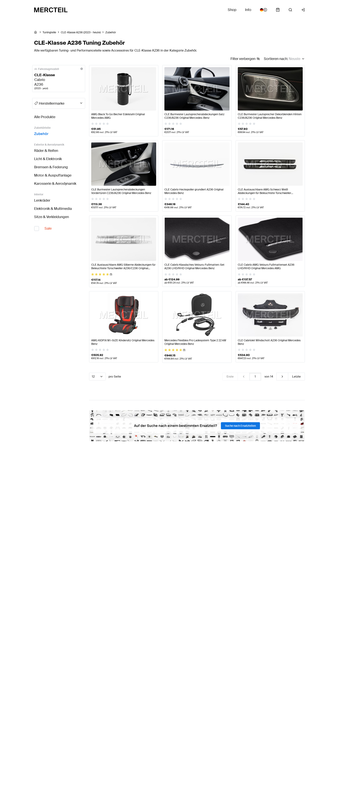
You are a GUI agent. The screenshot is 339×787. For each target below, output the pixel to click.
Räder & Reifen (46, 150)
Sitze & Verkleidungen (51, 217)
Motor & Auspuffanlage (52, 175)
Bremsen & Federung (51, 167)
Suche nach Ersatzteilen (240, 425)
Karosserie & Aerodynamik (55, 183)
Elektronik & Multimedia (53, 208)
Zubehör (41, 133)
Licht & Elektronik (48, 159)
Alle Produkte (44, 117)
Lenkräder (42, 200)
